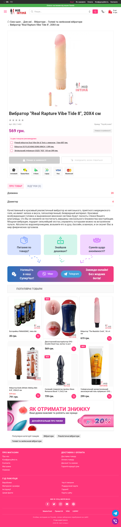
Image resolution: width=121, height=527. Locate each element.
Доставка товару (68, 456)
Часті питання (68, 482)
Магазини (6, 466)
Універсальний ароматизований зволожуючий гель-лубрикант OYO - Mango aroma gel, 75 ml (96, 390)
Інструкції (6, 489)
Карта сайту (67, 493)
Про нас (5, 456)
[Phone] (103, 11)
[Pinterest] (73, 504)
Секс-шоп (15, 21)
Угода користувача (60, 520)
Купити (38, 336)
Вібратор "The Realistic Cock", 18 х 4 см (95, 332)
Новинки (6, 470)
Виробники (7, 482)
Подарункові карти (70, 486)
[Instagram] (60, 504)
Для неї (27, 21)
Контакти (114, 2)
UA (7, 2)
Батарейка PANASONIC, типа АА (22, 331)
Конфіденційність (101, 2)
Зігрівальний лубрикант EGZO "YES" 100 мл (36, 151)
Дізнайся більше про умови (47, 421)
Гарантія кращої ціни (70, 466)
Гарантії (65, 489)
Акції (72, 2)
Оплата (90, 2)
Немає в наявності (36, 160)
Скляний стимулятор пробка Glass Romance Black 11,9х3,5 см (59, 390)
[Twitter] (54, 504)
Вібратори (39, 21)
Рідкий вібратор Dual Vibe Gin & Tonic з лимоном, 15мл (41, 143)
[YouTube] (67, 504)
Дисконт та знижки (69, 463)
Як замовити (80, 2)
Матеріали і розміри (10, 486)
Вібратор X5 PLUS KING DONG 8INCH (34, 147)
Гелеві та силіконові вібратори (65, 21)
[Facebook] (47, 504)
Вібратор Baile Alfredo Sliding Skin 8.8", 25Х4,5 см (23, 389)
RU (11, 2)
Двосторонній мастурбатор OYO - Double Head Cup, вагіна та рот (59, 343)
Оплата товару (67, 459)
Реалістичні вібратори (68, 436)
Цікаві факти (7, 493)
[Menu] (5, 11)
